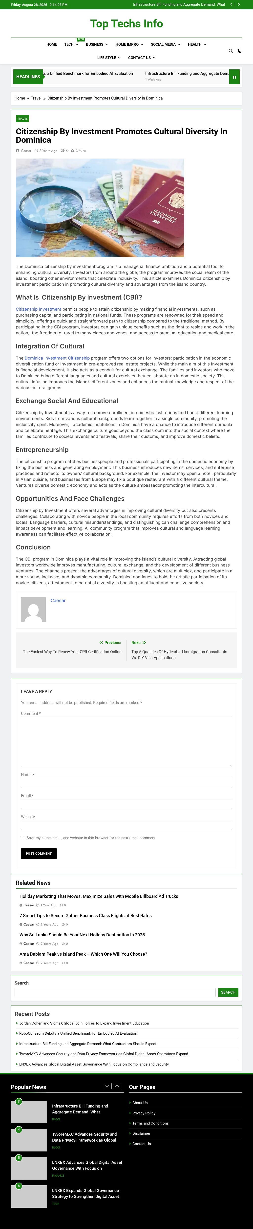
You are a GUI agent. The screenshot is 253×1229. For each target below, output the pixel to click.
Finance (58, 1175)
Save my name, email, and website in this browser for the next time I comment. (91, 838)
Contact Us (139, 58)
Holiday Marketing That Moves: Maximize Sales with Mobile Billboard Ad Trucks (99, 896)
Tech (73, 42)
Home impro (127, 44)
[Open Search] (231, 51)
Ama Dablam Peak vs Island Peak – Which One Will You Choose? (83, 954)
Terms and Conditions (150, 1123)
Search (22, 983)
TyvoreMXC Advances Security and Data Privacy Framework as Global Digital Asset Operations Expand (103, 1054)
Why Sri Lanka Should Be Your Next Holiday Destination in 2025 (82, 934)
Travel (22, 119)
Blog (56, 1119)
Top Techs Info (126, 23)
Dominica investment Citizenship (56, 358)
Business (94, 44)
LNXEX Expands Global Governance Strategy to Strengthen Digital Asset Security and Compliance (85, 1196)
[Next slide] (238, 4)
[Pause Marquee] (234, 76)
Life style (106, 58)
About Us (140, 1103)
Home (51, 44)
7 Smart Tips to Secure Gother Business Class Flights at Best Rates (86, 915)
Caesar (26, 150)
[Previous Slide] (231, 4)
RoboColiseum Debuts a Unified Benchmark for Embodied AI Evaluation (78, 1033)
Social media (163, 44)
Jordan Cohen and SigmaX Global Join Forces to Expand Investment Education (84, 1023)
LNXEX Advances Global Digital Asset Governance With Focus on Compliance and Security (94, 1064)
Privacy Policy (143, 1113)
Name (27, 774)
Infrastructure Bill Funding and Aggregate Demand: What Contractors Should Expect (179, 5)
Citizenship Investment (38, 309)
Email (27, 795)
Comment (31, 713)
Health (195, 44)
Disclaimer (141, 1133)
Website (28, 816)
